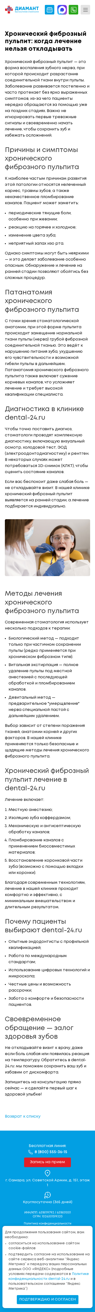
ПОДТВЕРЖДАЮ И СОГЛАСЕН (47, 1299)
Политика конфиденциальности (47, 1223)
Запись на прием (47, 1162)
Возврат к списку (22, 1116)
